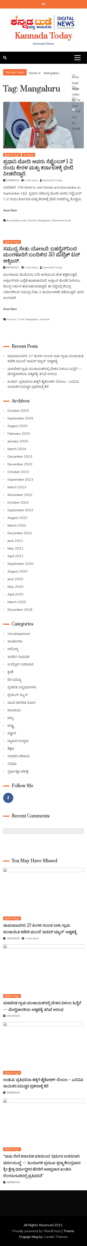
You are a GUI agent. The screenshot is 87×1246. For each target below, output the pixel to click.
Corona (11, 319)
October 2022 (18, 502)
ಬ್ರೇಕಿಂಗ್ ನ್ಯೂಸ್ (12, 154)
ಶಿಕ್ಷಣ (10, 748)
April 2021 (15, 556)
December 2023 (19, 456)
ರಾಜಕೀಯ (28, 154)
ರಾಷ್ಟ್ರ (10, 725)
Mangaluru (44, 220)
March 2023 (16, 487)
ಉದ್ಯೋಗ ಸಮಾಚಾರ (20, 664)
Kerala (32, 220)
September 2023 (20, 479)
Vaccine (44, 319)
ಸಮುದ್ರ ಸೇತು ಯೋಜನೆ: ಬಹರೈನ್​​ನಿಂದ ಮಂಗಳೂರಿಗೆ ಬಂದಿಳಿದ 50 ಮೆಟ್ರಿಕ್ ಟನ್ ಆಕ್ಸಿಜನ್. (41, 255)
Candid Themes (56, 1237)
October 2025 (18, 410)
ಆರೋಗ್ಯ (12, 649)
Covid (20, 319)
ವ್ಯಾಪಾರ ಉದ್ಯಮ (18, 741)
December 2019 (19, 609)
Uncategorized (18, 633)
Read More (10, 210)
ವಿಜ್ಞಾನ (11, 733)
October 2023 (18, 472)
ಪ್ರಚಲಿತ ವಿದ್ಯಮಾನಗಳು (22, 687)
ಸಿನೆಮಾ (12, 764)
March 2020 (16, 602)
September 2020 (20, 563)
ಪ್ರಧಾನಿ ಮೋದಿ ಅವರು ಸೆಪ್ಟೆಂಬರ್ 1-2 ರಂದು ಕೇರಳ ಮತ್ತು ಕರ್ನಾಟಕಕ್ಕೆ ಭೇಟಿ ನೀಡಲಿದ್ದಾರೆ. (38, 168)
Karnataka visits (17, 220)
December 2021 (19, 533)
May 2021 (15, 548)
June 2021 (15, 540)
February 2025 (18, 433)
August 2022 (17, 518)
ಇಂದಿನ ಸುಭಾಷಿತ (18, 656)
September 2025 (20, 418)
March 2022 (16, 525)
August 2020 (17, 571)
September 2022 (20, 510)
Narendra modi (61, 220)
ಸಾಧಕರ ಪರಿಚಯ (18, 756)
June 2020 (15, 579)
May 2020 (15, 586)
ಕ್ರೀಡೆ (10, 672)
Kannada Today (43, 36)
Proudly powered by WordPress (36, 1231)
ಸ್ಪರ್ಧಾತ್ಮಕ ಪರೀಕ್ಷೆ (17, 771)
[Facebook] (8, 798)
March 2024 (16, 449)
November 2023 (20, 464)
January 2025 (17, 441)
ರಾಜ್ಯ (10, 718)
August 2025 (17, 426)
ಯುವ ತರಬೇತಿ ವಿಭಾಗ (21, 702)
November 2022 (20, 495)
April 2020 (15, 594)
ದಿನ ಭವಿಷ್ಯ (14, 679)
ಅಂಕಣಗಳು (15, 641)
